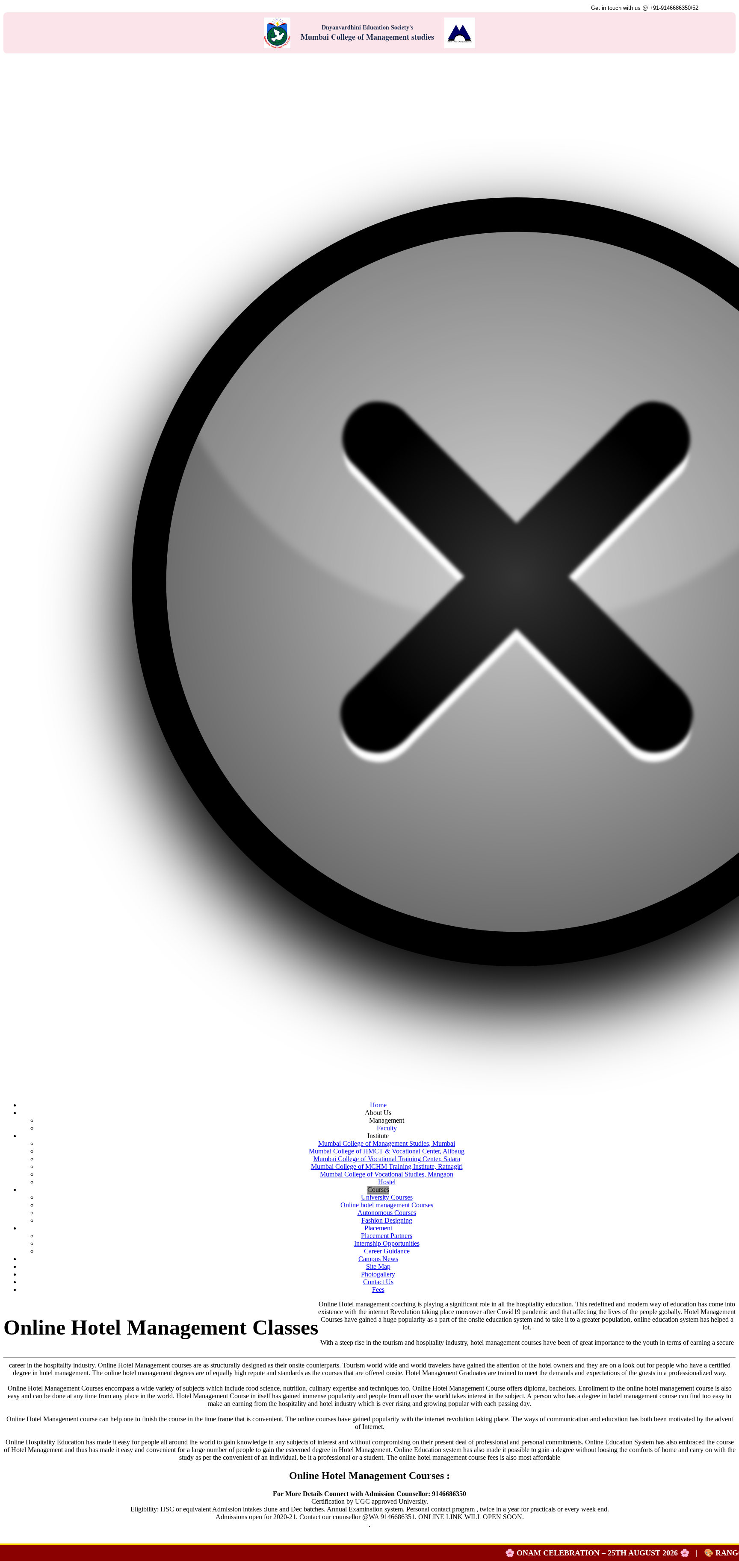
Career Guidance (387, 1251)
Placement (378, 1228)
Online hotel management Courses (386, 1205)
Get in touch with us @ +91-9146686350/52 (644, 8)
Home (378, 1105)
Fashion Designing (386, 1220)
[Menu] (45, 61)
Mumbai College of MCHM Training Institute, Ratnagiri (387, 1166)
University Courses (387, 1197)
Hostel (387, 1181)
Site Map (378, 1266)
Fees (378, 1289)
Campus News (378, 1258)
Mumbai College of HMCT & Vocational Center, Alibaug (386, 1151)
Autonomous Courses (387, 1212)
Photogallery (378, 1274)
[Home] (11, 61)
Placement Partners (386, 1235)
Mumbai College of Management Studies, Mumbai (386, 1143)
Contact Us (717, 8)
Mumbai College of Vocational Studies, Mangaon (386, 1174)
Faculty (387, 1128)
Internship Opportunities (387, 1243)
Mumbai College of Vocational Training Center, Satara (386, 1158)
